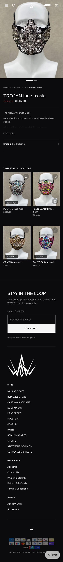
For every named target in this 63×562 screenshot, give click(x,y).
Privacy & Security (16, 477)
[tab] (29, 80)
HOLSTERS (13, 418)
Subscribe (31, 328)
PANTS (10, 429)
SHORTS (11, 440)
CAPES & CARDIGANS (18, 402)
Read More (9, 133)
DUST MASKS (14, 407)
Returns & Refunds (17, 483)
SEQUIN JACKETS (16, 435)
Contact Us (13, 472)
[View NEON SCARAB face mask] (46, 189)
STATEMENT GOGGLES (19, 446)
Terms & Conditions (17, 488)
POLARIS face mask (13, 209)
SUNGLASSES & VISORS (19, 451)
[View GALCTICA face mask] (46, 242)
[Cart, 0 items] (56, 5)
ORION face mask (12, 262)
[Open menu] (6, 5)
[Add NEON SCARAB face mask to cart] (55, 201)
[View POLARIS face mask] (17, 189)
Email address (16, 311)
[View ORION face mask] (17, 242)
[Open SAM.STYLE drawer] (47, 5)
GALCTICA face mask (44, 262)
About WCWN (14, 503)
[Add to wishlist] (26, 177)
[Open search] (13, 5)
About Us (12, 466)
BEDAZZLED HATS (16, 396)
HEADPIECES (14, 413)
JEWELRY (12, 424)
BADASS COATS (15, 391)
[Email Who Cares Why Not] (31, 528)
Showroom (13, 509)
